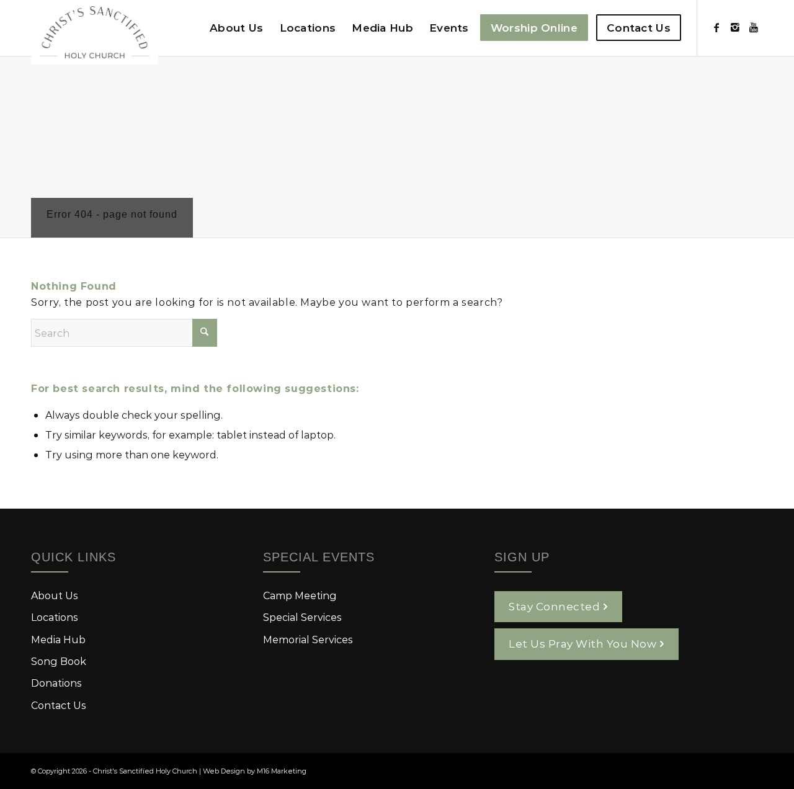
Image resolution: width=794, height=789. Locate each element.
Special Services (302, 616)
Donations (56, 682)
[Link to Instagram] (735, 27)
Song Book (58, 660)
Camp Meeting (300, 595)
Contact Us (58, 704)
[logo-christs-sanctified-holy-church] (94, 32)
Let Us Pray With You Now (582, 643)
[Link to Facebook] (716, 27)
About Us (54, 595)
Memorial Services (308, 639)
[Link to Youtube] (753, 27)
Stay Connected (554, 606)
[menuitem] (236, 28)
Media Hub (58, 639)
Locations (54, 616)
